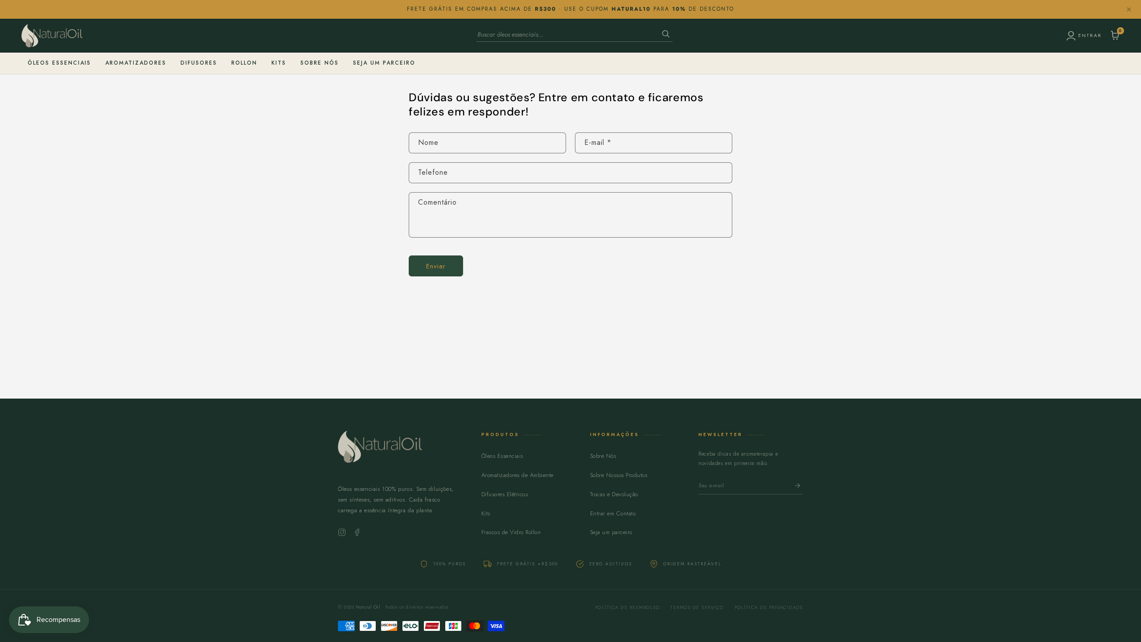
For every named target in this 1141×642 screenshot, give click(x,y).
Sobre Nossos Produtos (619, 475)
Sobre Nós (319, 63)
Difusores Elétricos (504, 494)
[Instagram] (342, 532)
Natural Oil (368, 606)
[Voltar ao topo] (399, 454)
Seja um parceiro (611, 532)
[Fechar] (1129, 9)
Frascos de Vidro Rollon (511, 532)
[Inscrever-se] (797, 485)
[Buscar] (666, 34)
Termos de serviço (697, 607)
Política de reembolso (627, 607)
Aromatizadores (135, 63)
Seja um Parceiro (384, 63)
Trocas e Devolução (614, 494)
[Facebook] (357, 532)
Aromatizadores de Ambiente (517, 475)
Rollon (244, 63)
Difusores (199, 63)
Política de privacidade (769, 607)
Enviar (436, 266)
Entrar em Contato (613, 513)
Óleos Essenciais (59, 63)
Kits (278, 63)
